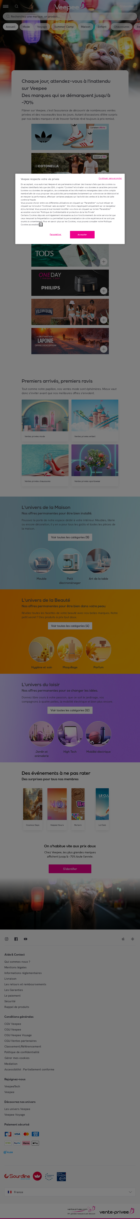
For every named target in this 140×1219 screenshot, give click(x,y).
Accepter (82, 234)
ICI (41, 224)
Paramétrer (55, 234)
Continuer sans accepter (110, 178)
